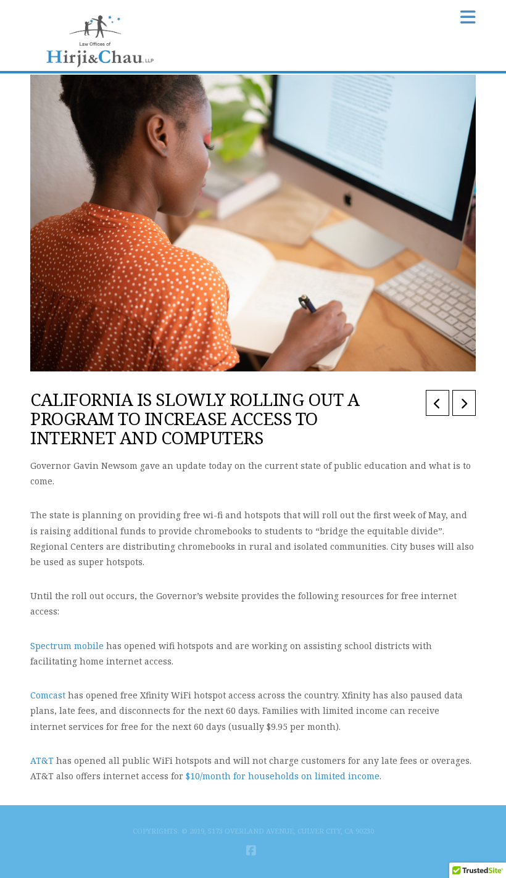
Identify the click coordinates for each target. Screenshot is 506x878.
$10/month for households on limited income (283, 776)
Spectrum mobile (67, 646)
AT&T (42, 760)
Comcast (47, 695)
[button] (468, 17)
